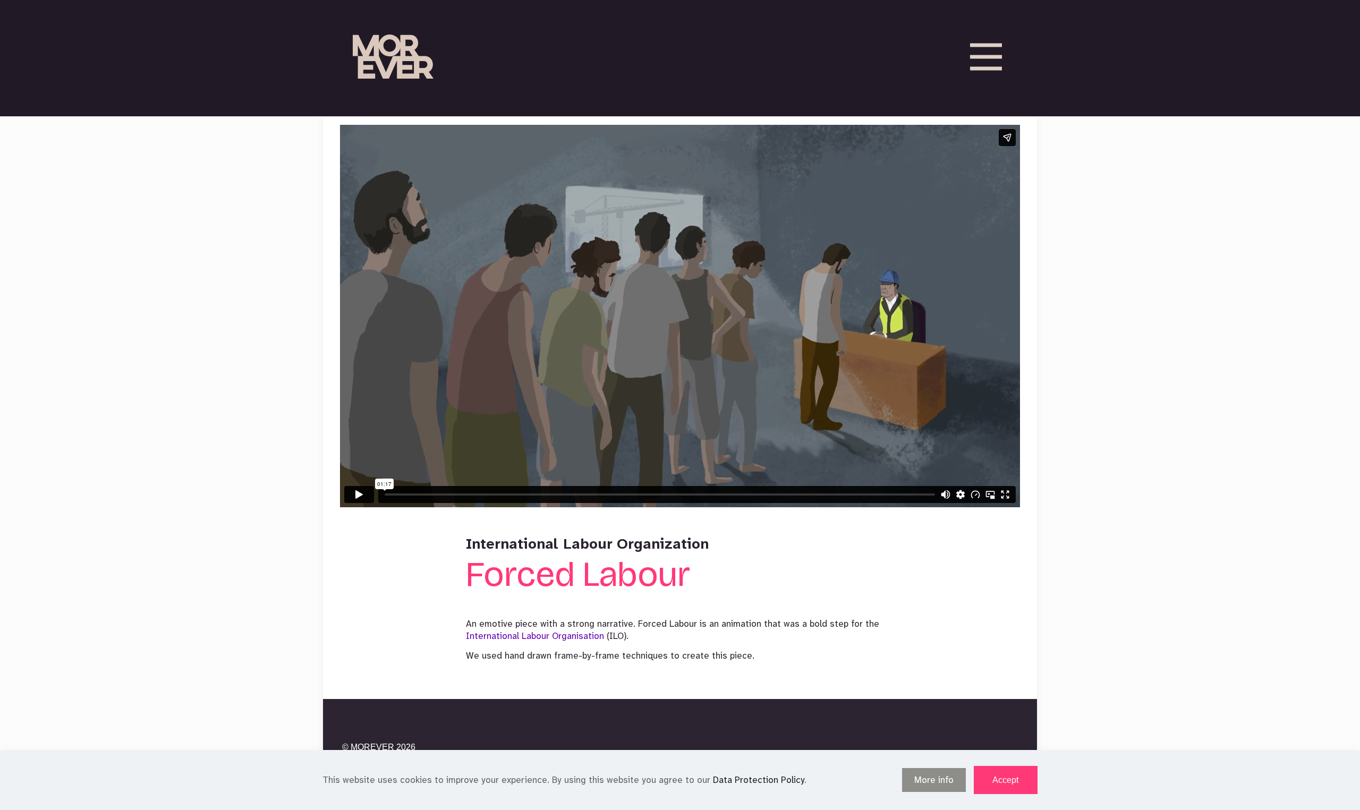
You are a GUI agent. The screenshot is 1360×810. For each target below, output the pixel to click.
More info (934, 780)
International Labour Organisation (535, 636)
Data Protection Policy (758, 780)
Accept (1005, 780)
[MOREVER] (393, 57)
